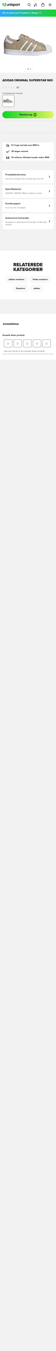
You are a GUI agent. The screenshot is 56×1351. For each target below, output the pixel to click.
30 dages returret (19, 151)
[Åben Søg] (29, 5)
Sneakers (20, 288)
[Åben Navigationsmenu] (50, 4)
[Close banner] (53, 13)
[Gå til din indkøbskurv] (42, 4)
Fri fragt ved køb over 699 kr (25, 145)
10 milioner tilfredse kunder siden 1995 (30, 157)
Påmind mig (25, 115)
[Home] (11, 5)
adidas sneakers (16, 279)
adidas (36, 288)
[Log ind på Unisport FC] (35, 4)
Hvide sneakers (40, 279)
